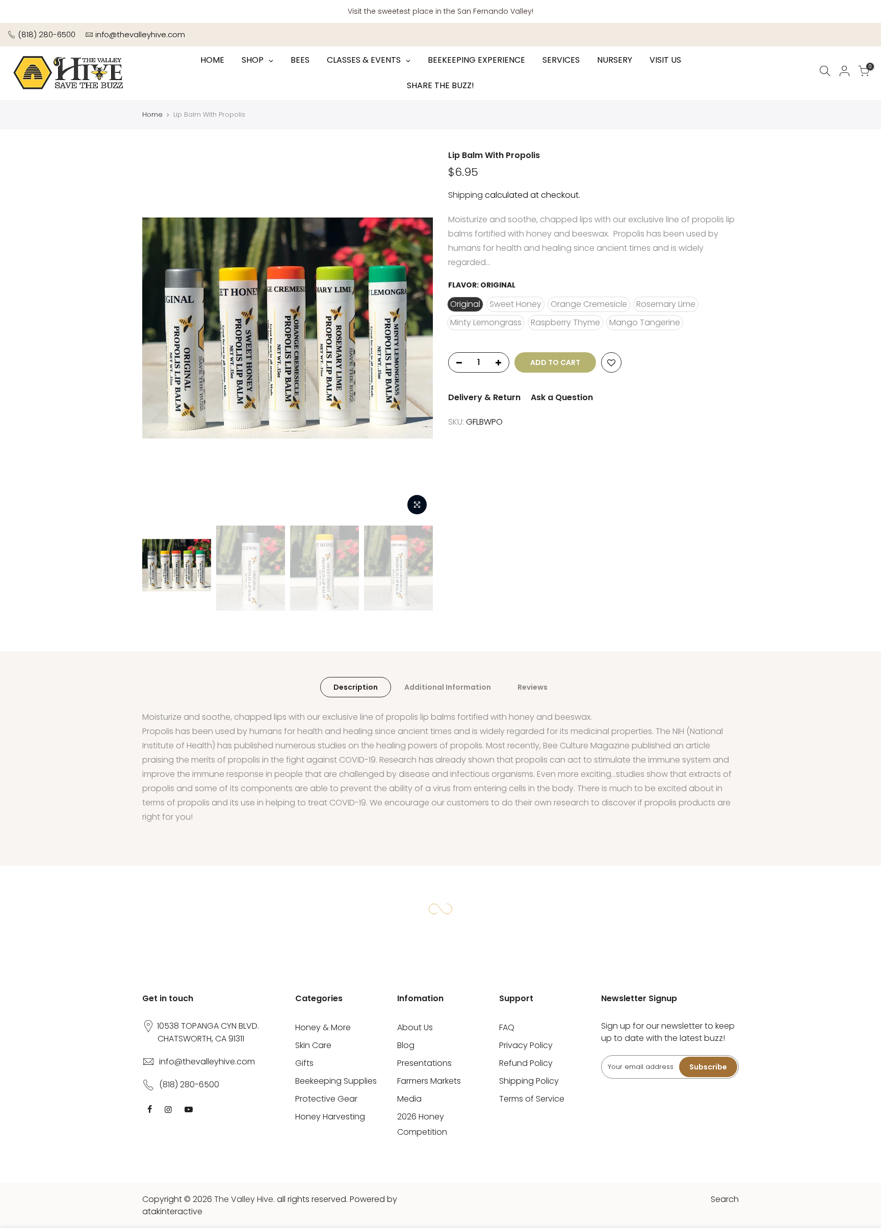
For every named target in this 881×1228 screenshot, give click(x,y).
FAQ (506, 1027)
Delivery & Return (484, 397)
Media (409, 1099)
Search (725, 1199)
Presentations (424, 1063)
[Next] (415, 335)
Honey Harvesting (330, 1116)
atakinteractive (172, 1211)
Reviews (532, 687)
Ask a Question (562, 397)
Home (152, 114)
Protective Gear (326, 1099)
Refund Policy (526, 1063)
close (863, 11)
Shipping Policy (529, 1081)
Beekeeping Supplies (336, 1081)
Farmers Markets (429, 1081)
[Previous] (160, 335)
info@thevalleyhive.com (140, 34)
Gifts (304, 1063)
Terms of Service (531, 1099)
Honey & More (323, 1027)
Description (355, 687)
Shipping (465, 195)
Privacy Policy (526, 1045)
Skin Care (313, 1045)
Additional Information (447, 687)
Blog (405, 1045)
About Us (415, 1027)
